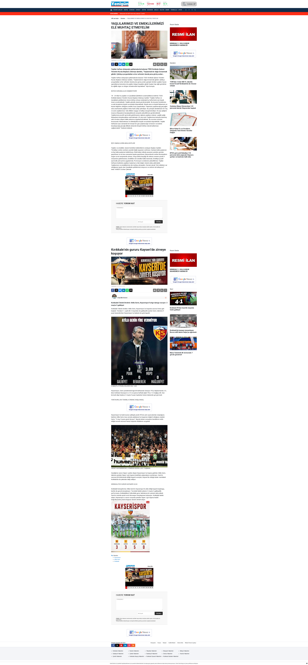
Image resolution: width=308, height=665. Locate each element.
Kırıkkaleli (116, 561)
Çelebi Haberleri (134, 653)
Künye (159, 643)
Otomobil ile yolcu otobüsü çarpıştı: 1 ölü (131, 13)
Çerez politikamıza (189, 663)
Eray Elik (120, 297)
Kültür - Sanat (164, 10)
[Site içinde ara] (195, 10)
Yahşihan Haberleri (151, 651)
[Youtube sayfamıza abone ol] (121, 645)
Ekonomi (150, 10)
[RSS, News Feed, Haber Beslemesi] (133, 645)
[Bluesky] (120, 64)
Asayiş (126, 10)
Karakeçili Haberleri (151, 653)
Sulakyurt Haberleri (118, 653)
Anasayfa (153, 643)
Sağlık (156, 10)
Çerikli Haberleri (117, 656)
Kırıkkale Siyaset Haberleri (153, 656)
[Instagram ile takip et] (166, 298)
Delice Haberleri (167, 653)
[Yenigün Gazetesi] (119, 4)
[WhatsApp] (127, 64)
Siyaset (138, 10)
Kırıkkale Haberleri (118, 651)
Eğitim (144, 10)
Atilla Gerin (117, 559)
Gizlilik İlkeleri (172, 643)
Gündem (131, 10)
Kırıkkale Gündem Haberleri (170, 656)
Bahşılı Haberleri (184, 651)
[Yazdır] (154, 64)
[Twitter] (116, 64)
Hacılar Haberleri (184, 653)
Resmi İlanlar (117, 10)
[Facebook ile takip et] (188, 10)
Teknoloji (174, 10)
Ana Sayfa (116, 18)
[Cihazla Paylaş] (130, 64)
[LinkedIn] (123, 64)
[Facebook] (112, 64)
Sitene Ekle (180, 643)
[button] (158, 64)
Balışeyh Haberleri (168, 651)
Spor (180, 10)
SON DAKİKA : (114, 13)
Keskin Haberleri (134, 651)
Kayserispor (117, 557)
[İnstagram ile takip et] (185, 10)
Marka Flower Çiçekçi (190, 643)
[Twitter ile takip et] (192, 10)
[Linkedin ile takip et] (125, 645)
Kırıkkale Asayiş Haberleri (137, 656)
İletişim (165, 643)
